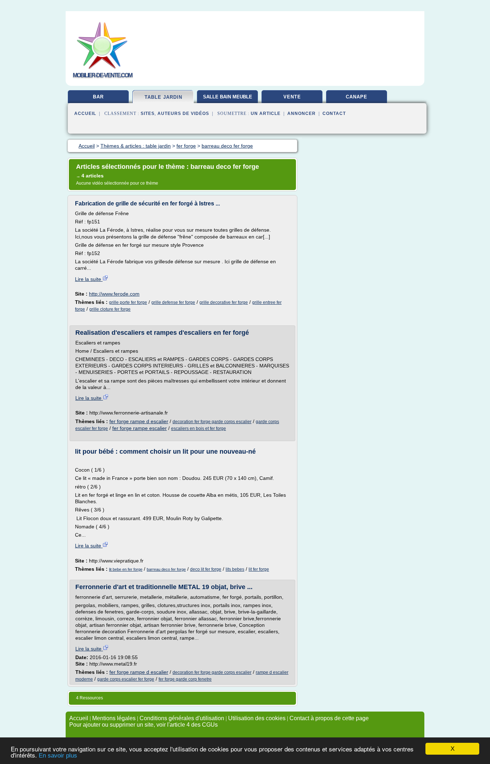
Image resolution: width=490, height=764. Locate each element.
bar (98, 96)
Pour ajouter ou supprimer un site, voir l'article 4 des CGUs (143, 725)
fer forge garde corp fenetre (185, 679)
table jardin (163, 97)
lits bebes (235, 569)
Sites (148, 113)
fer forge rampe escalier (139, 428)
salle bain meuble (227, 96)
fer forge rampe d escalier (138, 421)
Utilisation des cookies (257, 718)
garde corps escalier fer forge (125, 679)
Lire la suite (89, 279)
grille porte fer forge (128, 302)
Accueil (85, 113)
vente (292, 96)
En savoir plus (58, 755)
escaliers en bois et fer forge (198, 428)
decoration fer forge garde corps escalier (212, 421)
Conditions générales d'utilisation (182, 718)
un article (266, 113)
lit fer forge (259, 569)
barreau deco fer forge (166, 569)
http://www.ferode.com (114, 294)
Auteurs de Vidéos (183, 113)
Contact (334, 113)
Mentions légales (114, 718)
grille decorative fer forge (223, 302)
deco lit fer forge (205, 569)
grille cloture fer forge (110, 309)
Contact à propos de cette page (329, 718)
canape (356, 96)
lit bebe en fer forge (125, 569)
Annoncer (301, 113)
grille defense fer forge (173, 302)
